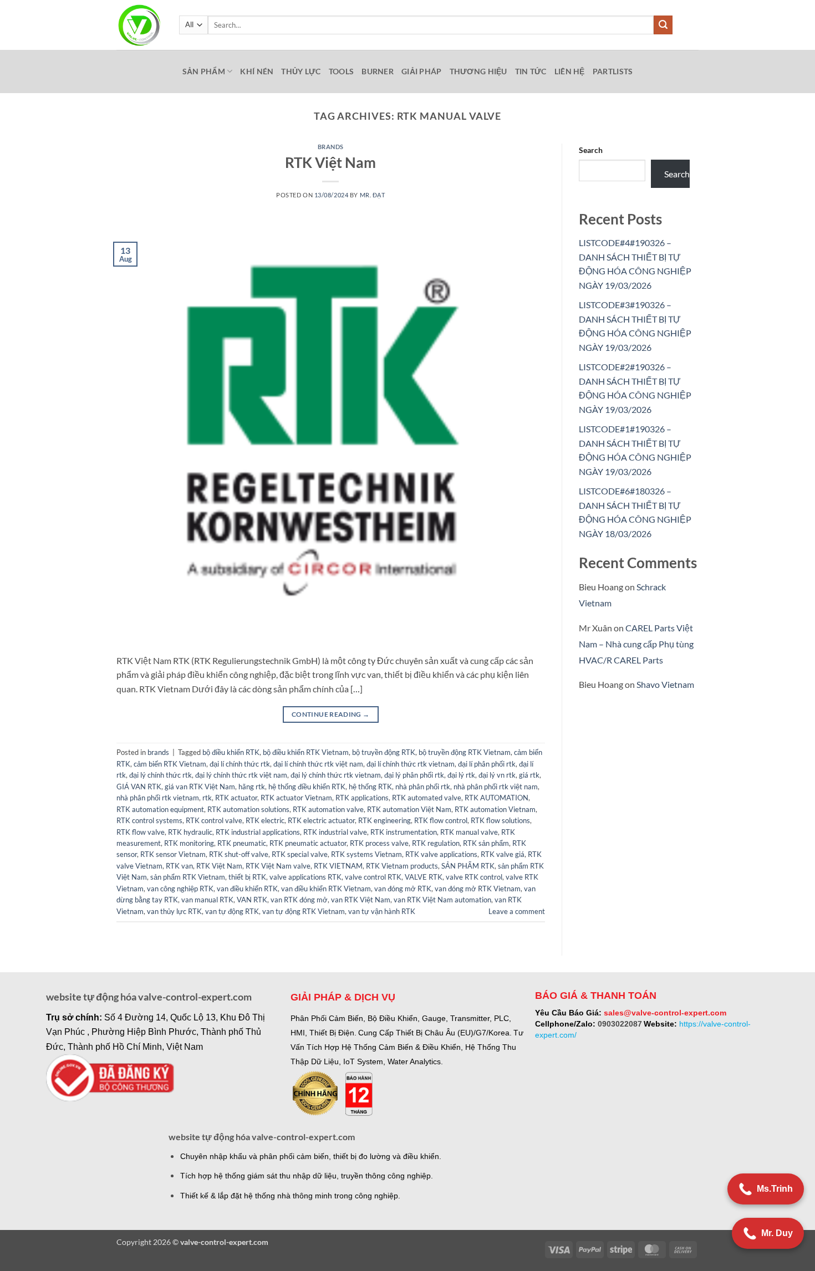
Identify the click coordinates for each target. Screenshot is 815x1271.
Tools (341, 71)
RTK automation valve (328, 809)
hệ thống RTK (370, 786)
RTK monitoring (189, 843)
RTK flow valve (140, 832)
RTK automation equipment (160, 809)
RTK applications (362, 797)
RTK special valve (300, 854)
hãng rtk (251, 786)
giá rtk (529, 774)
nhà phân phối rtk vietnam (157, 797)
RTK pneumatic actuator (308, 843)
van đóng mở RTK (402, 888)
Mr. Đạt (372, 194)
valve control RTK (373, 876)
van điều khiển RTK (247, 888)
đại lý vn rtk (497, 774)
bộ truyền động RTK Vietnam (465, 752)
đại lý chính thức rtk (160, 774)
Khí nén (256, 71)
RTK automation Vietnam (495, 809)
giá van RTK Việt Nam (200, 786)
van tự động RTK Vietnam (303, 911)
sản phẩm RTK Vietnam (187, 876)
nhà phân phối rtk (422, 786)
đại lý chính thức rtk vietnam (336, 774)
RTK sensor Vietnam (173, 854)
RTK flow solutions (500, 820)
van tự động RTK (232, 911)
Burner (377, 71)
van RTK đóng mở (299, 899)
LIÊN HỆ (569, 71)
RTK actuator (236, 797)
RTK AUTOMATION (496, 797)
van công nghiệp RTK (180, 888)
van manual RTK (207, 899)
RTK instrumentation (403, 832)
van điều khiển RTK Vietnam (326, 888)
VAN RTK (252, 899)
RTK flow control (440, 820)
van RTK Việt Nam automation (442, 899)
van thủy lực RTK (174, 911)
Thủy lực (300, 71)
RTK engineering (384, 820)
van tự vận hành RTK (381, 911)
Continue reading (331, 714)
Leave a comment (516, 911)
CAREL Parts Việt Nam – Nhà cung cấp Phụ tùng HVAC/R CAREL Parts (636, 643)
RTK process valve (379, 843)
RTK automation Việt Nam (409, 809)
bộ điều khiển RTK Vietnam (306, 752)
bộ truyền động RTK (383, 752)
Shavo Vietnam (665, 684)
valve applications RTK (305, 876)
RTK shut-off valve (238, 854)
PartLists (613, 71)
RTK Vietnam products (402, 865)
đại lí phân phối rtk (487, 763)
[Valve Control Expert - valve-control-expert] (139, 25)
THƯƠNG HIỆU (478, 71)
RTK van (179, 865)
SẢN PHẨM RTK (468, 865)
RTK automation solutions (248, 809)
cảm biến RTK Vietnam (170, 763)
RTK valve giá (502, 854)
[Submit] (663, 25)
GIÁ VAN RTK (138, 786)
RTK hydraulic (190, 832)
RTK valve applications (441, 854)
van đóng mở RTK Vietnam (478, 888)
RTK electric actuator (321, 820)
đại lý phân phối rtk (414, 774)
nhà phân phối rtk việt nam (496, 786)
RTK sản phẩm (486, 843)
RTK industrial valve (335, 832)
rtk (207, 797)
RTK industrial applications (258, 832)
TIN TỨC (531, 71)
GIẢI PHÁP (421, 71)
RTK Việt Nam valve (278, 865)
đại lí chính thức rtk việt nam (318, 763)
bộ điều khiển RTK (230, 752)
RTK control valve (214, 820)
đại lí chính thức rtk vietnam (410, 763)
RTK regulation (436, 843)
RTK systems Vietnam (366, 854)
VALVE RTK (423, 876)
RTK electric (265, 820)
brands (331, 146)
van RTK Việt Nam (360, 899)
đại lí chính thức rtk (240, 763)
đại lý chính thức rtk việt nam (241, 774)
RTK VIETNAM (338, 865)
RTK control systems (149, 820)
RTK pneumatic (241, 843)
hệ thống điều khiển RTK (306, 786)
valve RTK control (474, 876)
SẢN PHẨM (203, 71)
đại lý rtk (461, 774)
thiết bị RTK (247, 876)
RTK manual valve (469, 832)
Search (591, 150)
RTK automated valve (426, 797)
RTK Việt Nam (330, 162)
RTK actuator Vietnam (296, 797)
